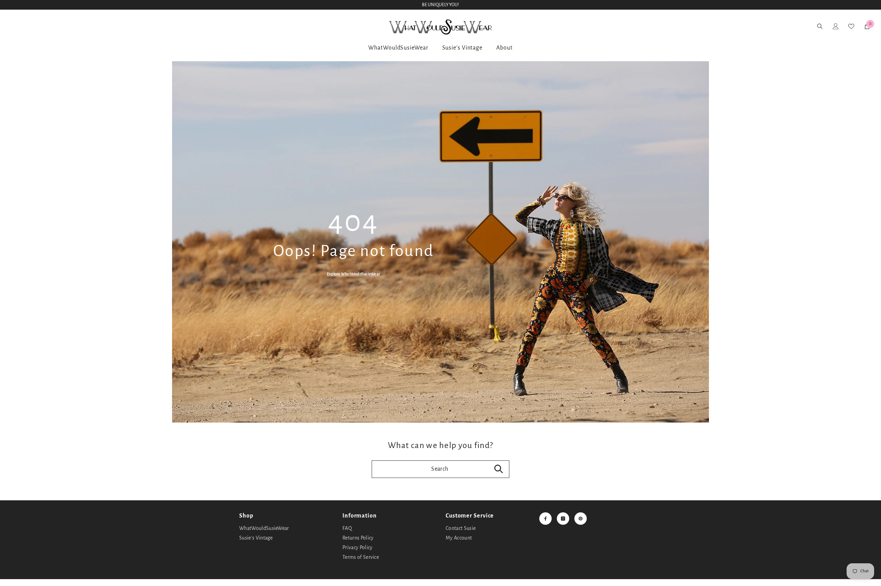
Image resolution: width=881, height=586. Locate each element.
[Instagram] (563, 518)
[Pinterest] (580, 518)
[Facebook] (545, 518)
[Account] (33, 26)
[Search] (15, 26)
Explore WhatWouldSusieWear (353, 274)
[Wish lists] (51, 26)
